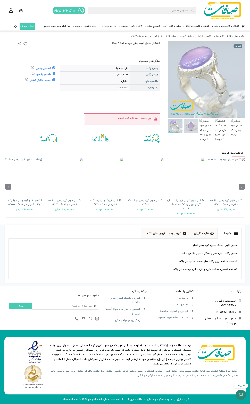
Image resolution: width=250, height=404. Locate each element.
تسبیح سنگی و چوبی (174, 375)
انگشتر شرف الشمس (125, 371)
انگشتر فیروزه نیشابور (166, 371)
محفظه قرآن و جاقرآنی (149, 375)
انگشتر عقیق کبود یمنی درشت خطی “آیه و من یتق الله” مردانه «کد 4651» (185, 204)
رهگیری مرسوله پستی (127, 320)
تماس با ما (182, 304)
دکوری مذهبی (222, 375)
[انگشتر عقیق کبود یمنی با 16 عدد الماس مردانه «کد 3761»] (226, 176)
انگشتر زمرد (107, 371)
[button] (242, 187)
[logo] (35, 342)
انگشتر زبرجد (77, 371)
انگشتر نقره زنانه (209, 371)
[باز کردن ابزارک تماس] (241, 395)
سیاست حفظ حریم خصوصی (171, 317)
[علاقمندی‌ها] (15, 26)
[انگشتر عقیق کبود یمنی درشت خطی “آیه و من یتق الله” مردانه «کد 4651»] (185, 176)
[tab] (229, 233)
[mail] (83, 319)
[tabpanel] (125, 259)
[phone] (76, 319)
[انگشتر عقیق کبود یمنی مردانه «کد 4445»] (145, 176)
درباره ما (183, 298)
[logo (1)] (33, 365)
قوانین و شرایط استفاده (174, 311)
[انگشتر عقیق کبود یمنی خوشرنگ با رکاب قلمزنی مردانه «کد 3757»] (23, 176)
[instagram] (97, 319)
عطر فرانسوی (63, 371)
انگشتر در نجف (145, 371)
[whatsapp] (90, 319)
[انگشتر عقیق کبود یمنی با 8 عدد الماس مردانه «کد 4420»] (104, 176)
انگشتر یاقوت (92, 371)
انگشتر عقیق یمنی (189, 371)
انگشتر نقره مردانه (228, 371)
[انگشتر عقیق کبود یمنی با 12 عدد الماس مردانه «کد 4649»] (64, 176)
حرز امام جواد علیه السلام (200, 375)
